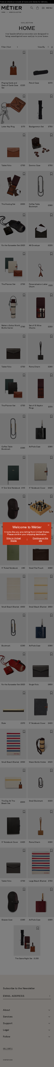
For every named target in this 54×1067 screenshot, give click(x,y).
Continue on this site (40, 539)
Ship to (13, 539)
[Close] (48, 524)
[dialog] (27, 533)
